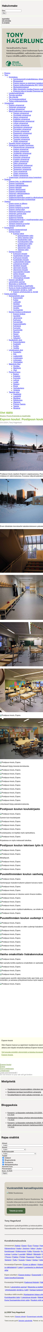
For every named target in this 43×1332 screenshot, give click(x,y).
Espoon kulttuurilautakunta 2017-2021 (28, 85)
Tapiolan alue (14, 392)
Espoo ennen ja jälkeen (18, 203)
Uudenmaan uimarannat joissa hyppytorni (25, 177)
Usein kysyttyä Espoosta (14, 1278)
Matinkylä (17, 368)
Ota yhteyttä (13, 97)
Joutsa (39, 1248)
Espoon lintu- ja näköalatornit (20, 181)
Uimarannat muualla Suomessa (21, 145)
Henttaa (16, 366)
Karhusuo (17, 320)
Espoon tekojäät (15, 187)
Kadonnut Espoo (15, 216)
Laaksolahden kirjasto (21, 262)
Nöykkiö (16, 304)
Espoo (2, 1067)
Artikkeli (8, 1158)
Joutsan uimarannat (21, 151)
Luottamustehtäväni (16, 93)
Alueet (4, 1147)
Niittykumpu (17, 400)
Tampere (8, 1260)
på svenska (6, 21)
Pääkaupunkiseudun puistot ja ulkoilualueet (26, 197)
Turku (15, 1260)
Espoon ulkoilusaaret (17, 189)
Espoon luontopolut (16, 183)
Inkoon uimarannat (20, 117)
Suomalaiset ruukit (16, 222)
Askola (17, 1246)
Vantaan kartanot (36, 1290)
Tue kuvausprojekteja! (17, 99)
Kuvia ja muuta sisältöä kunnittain (22, 288)
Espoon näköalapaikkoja (18, 185)
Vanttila (16, 348)
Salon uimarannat (20, 163)
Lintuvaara (17, 360)
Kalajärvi (16, 376)
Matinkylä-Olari (15, 364)
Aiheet (4, 1143)
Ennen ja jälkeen (29, 1264)
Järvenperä (17, 318)
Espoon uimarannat (16, 105)
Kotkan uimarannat (20, 155)
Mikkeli (29, 1254)
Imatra (18, 1248)
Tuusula (21, 1260)
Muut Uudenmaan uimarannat (20, 111)
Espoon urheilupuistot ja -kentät (25, 292)
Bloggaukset (18, 81)
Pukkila (15, 1257)
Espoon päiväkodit (16, 280)
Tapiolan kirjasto (19, 276)
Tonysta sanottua (15, 95)
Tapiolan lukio (23, 250)
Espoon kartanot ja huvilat (19, 207)
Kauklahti (17, 344)
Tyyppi (4, 1156)
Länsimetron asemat (17, 282)
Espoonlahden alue (16, 296)
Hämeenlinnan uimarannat (23, 147)
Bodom (16, 374)
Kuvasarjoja (9, 228)
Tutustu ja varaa (16, 1211)
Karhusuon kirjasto (20, 258)
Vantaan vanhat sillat (17, 226)
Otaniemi (16, 402)
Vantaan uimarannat (17, 109)
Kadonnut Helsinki (16, 218)
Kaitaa (15, 300)
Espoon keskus (19, 314)
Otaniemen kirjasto (20, 270)
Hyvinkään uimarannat (22, 115)
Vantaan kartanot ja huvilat (19, 224)
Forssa (35, 1246)
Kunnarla (16, 328)
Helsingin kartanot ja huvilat (20, 211)
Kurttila (16, 346)
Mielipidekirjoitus (11, 1165)
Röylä (15, 386)
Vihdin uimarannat (20, 141)
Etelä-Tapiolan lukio (25, 238)
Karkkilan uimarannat (21, 119)
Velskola (16, 390)
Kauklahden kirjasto (21, 260)
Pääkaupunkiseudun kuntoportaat (22, 199)
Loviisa (14, 1254)
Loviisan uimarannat (21, 125)
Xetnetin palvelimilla (25, 1321)
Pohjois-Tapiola (19, 404)
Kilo (14, 354)
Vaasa (28, 1260)
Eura (30, 1246)
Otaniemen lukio (24, 248)
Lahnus (16, 380)
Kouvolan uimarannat (21, 157)
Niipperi (16, 384)
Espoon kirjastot (15, 252)
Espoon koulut (14, 232)
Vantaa (35, 1260)
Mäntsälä (37, 1254)
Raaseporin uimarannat (22, 133)
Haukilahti (17, 394)
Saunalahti (17, 306)
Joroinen (26, 1248)
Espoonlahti (18, 298)
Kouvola (36, 1251)
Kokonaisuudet (8, 1152)
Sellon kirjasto (18, 274)
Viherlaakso (18, 362)
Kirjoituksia (13, 77)
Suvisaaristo (18, 310)
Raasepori (30, 1257)
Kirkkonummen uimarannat (23, 121)
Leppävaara (18, 358)
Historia (7, 201)
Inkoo (33, 1248)
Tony (6, 75)
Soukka (16, 308)
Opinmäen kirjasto (20, 268)
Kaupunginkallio (19, 324)
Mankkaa (16, 398)
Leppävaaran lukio (25, 244)
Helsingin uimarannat (17, 107)
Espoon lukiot (18, 234)
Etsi (3, 11)
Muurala (16, 332)
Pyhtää (22, 1257)
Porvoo (8, 1257)
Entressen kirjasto (20, 254)
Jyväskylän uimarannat (22, 153)
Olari (15, 370)
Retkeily (7, 179)
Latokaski (17, 302)
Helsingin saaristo (16, 195)
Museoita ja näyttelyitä (17, 284)
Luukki (15, 382)
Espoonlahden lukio (25, 236)
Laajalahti (17, 396)
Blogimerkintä (10, 1160)
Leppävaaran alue (16, 350)
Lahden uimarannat (20, 161)
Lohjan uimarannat (20, 123)
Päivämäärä (7, 1169)
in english (6, 23)
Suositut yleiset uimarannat (19, 143)
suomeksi (5, 19)
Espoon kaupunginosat (18, 230)
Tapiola (16, 406)
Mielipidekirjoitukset (21, 87)
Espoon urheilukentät (17, 191)
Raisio (38, 1257)
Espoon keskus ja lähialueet (20, 312)
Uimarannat (9, 103)
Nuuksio (16, 336)
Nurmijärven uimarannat (22, 127)
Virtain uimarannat (20, 173)
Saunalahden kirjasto (21, 272)
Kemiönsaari (9, 1251)
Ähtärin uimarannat (20, 175)
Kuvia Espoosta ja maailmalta (18, 416)
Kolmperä (17, 326)
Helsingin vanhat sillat (17, 213)
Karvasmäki (17, 322)
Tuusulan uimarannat (21, 139)
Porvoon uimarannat (21, 131)
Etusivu (7, 73)
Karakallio (17, 352)
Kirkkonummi (21, 1251)
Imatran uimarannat (20, 149)
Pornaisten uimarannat (22, 129)
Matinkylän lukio (24, 246)
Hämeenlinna (10, 1248)
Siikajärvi (17, 338)
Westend (16, 408)
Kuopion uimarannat (21, 159)
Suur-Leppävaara (7, 1069)
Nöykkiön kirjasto (20, 266)
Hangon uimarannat (21, 113)
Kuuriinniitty (17, 330)
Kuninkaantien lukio (25, 242)
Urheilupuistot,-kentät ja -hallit (20, 290)
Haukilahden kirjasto (21, 256)
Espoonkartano (19, 342)
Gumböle (16, 316)
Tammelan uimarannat (22, 167)
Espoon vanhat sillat (17, 209)
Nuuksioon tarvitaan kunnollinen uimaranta (24, 1092)
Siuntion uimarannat (21, 137)
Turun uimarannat (20, 171)
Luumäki (22, 1254)
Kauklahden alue (15, 340)
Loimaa (7, 1254)
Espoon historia (15, 205)
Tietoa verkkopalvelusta (18, 101)
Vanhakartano (18, 388)
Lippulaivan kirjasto (20, 264)
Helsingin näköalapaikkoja (19, 193)
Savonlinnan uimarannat (22, 165)
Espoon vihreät (20, 1316)
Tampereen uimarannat (22, 169)
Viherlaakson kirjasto (21, 278)
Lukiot (20, 1267)
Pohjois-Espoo (14, 372)
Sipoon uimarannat (20, 135)
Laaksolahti (17, 356)
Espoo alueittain (10, 294)
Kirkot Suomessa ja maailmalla (21, 286)
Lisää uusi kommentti (8, 1073)
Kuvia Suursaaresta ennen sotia (17, 1300)
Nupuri (16, 334)
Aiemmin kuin (7, 1167)
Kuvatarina (9, 1162)
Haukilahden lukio (25, 240)
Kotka (29, 1251)
